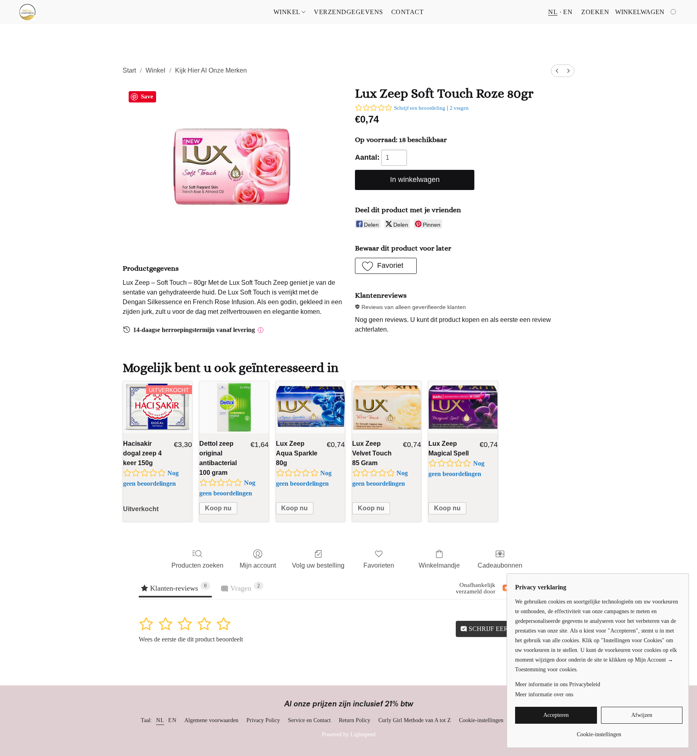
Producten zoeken (197, 565)
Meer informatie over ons (544, 694)
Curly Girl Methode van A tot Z (414, 720)
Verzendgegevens (348, 11)
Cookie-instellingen (481, 720)
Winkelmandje (439, 565)
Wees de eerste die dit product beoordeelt (191, 639)
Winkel (287, 11)
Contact (407, 11)
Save (147, 96)
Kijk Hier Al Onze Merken (211, 70)
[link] (598, 731)
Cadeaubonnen (500, 565)
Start (129, 70)
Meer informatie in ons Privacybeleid (557, 684)
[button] (27, 12)
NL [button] (552, 11)
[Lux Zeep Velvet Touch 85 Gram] (386, 407)
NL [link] (160, 720)
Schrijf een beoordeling (419, 108)
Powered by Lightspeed (349, 734)
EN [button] (567, 11)
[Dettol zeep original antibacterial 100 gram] (233, 407)
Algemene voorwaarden (211, 720)
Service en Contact (309, 720)
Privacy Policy (263, 720)
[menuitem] (557, 71)
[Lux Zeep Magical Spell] (462, 407)
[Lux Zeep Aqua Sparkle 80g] (310, 407)
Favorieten (378, 565)
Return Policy (354, 720)
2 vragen (459, 108)
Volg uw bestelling (318, 565)
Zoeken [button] (595, 11)
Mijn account (258, 565)
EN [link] (172, 720)
